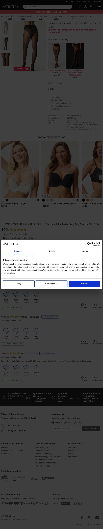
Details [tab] (51, 251)
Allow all (84, 284)
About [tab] (85, 251)
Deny (19, 284)
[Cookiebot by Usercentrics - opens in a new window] (89, 244)
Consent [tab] (18, 251)
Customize (50, 284)
